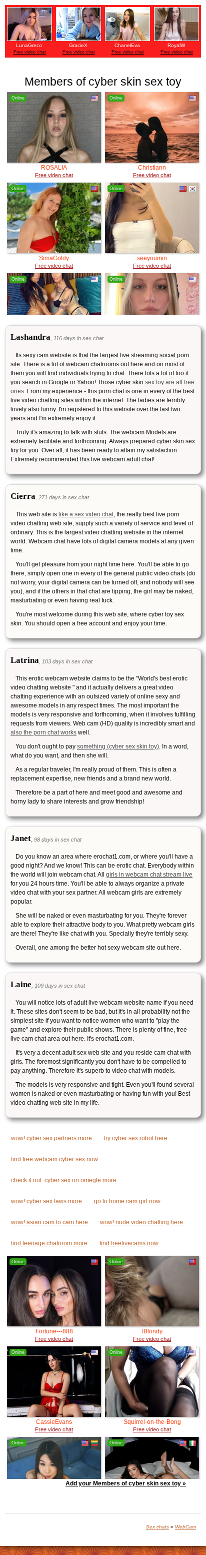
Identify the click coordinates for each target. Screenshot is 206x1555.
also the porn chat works (43, 732)
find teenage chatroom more (49, 1243)
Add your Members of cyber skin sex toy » (126, 1483)
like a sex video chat (86, 514)
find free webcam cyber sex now (54, 1159)
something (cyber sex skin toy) (118, 746)
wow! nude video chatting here (141, 1222)
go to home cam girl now (127, 1201)
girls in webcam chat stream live (149, 874)
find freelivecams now (129, 1243)
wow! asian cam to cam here (49, 1222)
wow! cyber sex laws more (46, 1201)
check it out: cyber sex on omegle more (63, 1180)
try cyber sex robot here (136, 1138)
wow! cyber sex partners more (51, 1138)
